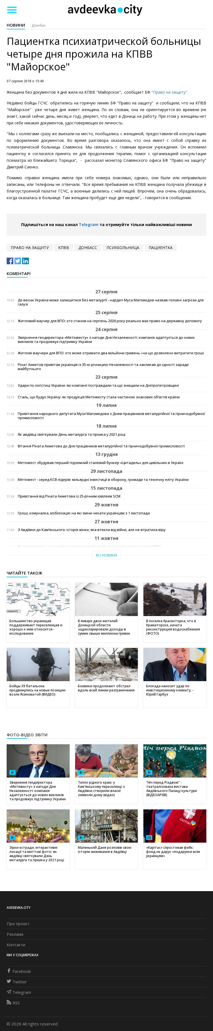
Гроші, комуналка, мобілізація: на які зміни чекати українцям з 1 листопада (84, 513)
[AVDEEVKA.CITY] (105, 10)
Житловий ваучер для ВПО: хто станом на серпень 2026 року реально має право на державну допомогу (110, 321)
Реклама (15, 934)
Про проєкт (18, 923)
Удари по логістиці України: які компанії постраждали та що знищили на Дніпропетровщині (98, 385)
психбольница (122, 247)
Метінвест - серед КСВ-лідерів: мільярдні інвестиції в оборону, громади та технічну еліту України (103, 480)
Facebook (21, 971)
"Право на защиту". (169, 92)
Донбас (39, 25)
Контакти (16, 944)
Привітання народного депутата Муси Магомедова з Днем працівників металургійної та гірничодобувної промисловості (111, 416)
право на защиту (30, 247)
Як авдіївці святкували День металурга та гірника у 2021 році (71, 434)
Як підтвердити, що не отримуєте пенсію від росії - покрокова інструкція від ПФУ (89, 547)
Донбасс (87, 247)
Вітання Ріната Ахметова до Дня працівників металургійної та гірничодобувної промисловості (101, 446)
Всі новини (106, 555)
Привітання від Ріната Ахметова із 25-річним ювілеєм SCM (69, 496)
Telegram (88, 224)
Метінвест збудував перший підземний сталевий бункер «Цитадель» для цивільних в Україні (100, 463)
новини (16, 25)
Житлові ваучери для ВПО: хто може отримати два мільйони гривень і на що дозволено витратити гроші (111, 353)
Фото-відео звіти (27, 734)
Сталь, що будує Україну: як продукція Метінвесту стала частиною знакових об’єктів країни (99, 397)
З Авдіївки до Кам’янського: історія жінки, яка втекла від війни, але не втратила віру (92, 530)
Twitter (19, 981)
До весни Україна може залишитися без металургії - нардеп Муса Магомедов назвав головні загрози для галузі (111, 302)
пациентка (161, 247)
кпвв (63, 247)
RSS (16, 1003)
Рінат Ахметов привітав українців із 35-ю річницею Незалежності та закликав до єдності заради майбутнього (103, 367)
